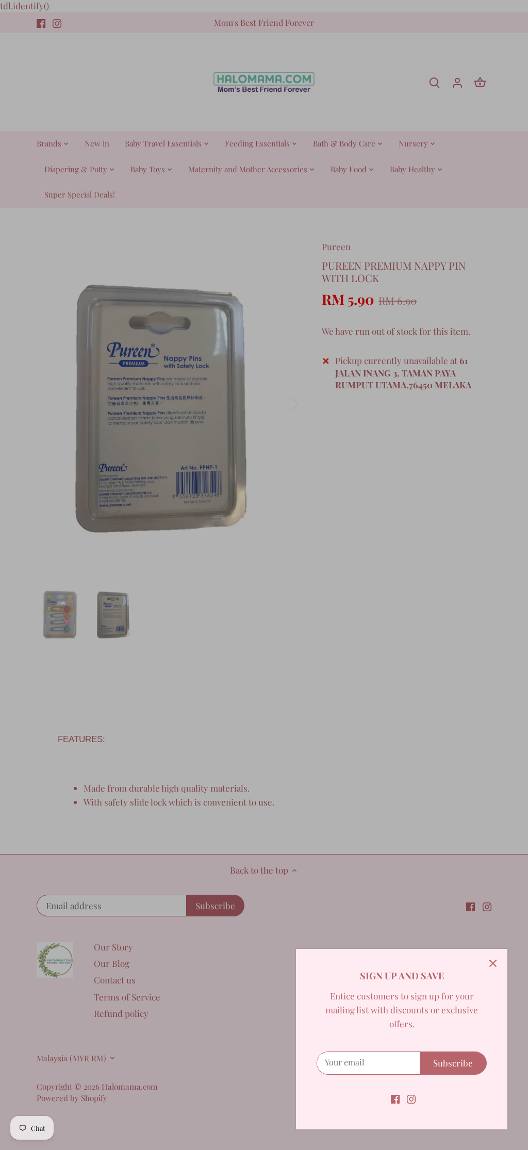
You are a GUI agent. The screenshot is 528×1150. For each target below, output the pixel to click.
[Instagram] (411, 1098)
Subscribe (453, 1063)
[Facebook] (395, 1098)
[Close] (493, 963)
